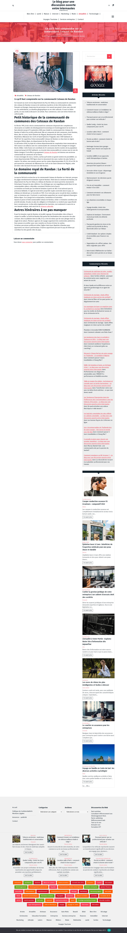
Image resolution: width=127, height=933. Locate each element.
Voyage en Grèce (73, 904)
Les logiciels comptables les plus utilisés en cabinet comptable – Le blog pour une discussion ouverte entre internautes (98, 416)
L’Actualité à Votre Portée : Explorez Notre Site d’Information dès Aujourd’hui (96, 641)
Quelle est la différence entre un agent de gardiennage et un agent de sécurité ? (98, 288)
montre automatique (30, 896)
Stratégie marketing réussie (87, 900)
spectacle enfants (61, 900)
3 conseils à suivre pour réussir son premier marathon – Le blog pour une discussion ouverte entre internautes (97, 441)
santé (39, 14)
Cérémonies (24, 916)
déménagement (21, 887)
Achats (22, 912)
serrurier (40, 900)
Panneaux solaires (47, 896)
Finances (83, 916)
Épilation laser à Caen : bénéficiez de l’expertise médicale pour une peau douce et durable (97, 547)
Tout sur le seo (96, 822)
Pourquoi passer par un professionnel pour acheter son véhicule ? (100, 118)
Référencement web (98, 820)
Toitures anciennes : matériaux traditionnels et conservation (97, 104)
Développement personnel (38, 887)
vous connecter (27, 242)
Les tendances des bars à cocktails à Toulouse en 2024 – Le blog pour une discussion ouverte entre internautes (96, 339)
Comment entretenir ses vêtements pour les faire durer (99, 194)
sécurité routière (104, 900)
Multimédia (77, 920)
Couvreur (90, 882)
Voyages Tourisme (50, 19)
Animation (17, 882)
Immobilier (94, 916)
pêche (19, 900)
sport (72, 900)
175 (87, 786)
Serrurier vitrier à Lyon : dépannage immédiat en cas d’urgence (99, 172)
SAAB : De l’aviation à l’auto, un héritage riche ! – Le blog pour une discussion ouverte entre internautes (97, 367)
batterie (37, 882)
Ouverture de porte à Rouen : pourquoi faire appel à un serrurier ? (99, 164)
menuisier (108, 891)
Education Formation (103, 858)
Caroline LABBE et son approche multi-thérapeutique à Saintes (98, 157)
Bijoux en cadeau (49, 882)
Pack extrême (96, 811)
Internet (55, 14)
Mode (74, 14)
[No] (125, 930)
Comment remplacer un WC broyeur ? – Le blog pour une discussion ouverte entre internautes (98, 457)
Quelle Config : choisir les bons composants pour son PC (97, 126)
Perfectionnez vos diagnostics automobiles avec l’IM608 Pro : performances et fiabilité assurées (96, 374)
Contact (81, 19)
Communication (63, 882)
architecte (28, 882)
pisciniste (70, 896)
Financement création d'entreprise (70, 887)
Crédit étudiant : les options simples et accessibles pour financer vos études (99, 236)
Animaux (85, 680)
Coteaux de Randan (33, 95)
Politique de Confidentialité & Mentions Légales (22, 812)
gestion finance (106, 887)
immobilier (18, 891)
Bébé (84, 912)
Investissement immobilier (59, 891)
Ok (109, 930)
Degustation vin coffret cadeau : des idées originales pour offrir (99, 244)
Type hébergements (34, 904)
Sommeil (49, 900)
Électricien (85, 904)
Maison (46, 14)
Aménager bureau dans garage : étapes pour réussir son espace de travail (99, 149)
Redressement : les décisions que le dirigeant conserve (99, 179)
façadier (53, 887)
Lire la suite (28, 852)
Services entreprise (67, 19)
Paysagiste (60, 896)
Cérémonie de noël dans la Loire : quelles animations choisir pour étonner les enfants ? (98, 274)
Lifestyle (31, 920)
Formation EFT (96, 827)
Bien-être (30, 14)
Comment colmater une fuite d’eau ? (100, 332)
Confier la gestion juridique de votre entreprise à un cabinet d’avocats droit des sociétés (98, 594)
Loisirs (40, 920)
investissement (42, 891)
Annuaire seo (95, 825)
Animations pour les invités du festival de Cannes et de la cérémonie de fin (98, 311)
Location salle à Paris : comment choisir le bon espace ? (98, 133)
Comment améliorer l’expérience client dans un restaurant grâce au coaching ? (97, 346)
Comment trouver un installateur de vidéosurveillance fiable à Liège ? (99, 111)
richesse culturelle (46, 206)
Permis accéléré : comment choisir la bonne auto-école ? (99, 140)
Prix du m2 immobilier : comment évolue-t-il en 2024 (98, 186)
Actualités (82, 14)
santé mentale (29, 900)
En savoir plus (87, 517)
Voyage (62, 904)
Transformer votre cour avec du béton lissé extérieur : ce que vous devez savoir (98, 390)
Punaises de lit (105, 896)
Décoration (108, 882)
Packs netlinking (97, 818)
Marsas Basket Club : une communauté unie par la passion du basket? (96, 448)
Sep (75, 91)
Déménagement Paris (98, 816)
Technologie (94, 14)
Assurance (86, 723)
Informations (30, 891)
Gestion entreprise (91, 887)
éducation (95, 904)
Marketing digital (95, 891)
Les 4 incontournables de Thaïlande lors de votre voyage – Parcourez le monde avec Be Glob (98, 430)
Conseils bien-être (78, 882)
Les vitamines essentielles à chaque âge (99, 201)
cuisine (99, 882)
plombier (94, 896)
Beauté (75, 912)
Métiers (58, 920)
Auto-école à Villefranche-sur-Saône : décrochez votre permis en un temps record (99, 253)
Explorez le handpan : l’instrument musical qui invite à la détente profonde (98, 217)
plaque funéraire (82, 896)
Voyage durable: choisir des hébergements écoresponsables (98, 208)
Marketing (65, 14)
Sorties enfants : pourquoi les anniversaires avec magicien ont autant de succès (98, 278)
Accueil (58, 34)
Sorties (95, 920)
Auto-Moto (103, 835)
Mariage (74, 891)
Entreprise (86, 589)
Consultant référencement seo (101, 814)
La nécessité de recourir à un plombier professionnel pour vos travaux (98, 462)
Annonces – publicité (19, 817)
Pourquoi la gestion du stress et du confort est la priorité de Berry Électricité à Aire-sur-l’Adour (99, 226)
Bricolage (104, 912)
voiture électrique (50, 904)
